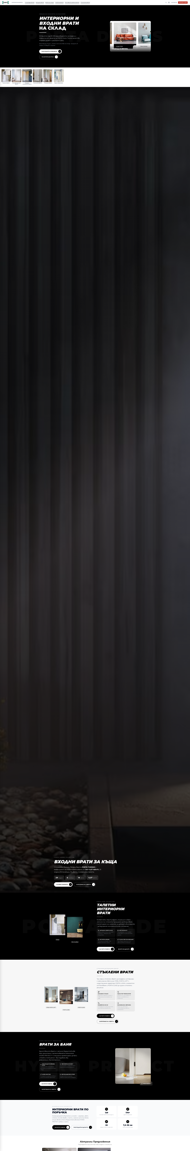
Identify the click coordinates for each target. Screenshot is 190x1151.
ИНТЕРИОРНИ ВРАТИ (17, 2)
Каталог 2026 (183, 2)
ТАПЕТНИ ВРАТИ (59, 2)
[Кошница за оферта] (169, 2)
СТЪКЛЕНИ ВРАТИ (85, 2)
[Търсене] (166, 2)
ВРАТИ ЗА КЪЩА (49, 2)
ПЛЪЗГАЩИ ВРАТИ (29, 2)
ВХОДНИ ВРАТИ (40, 2)
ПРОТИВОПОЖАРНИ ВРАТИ (72, 2)
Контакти (174, 2)
